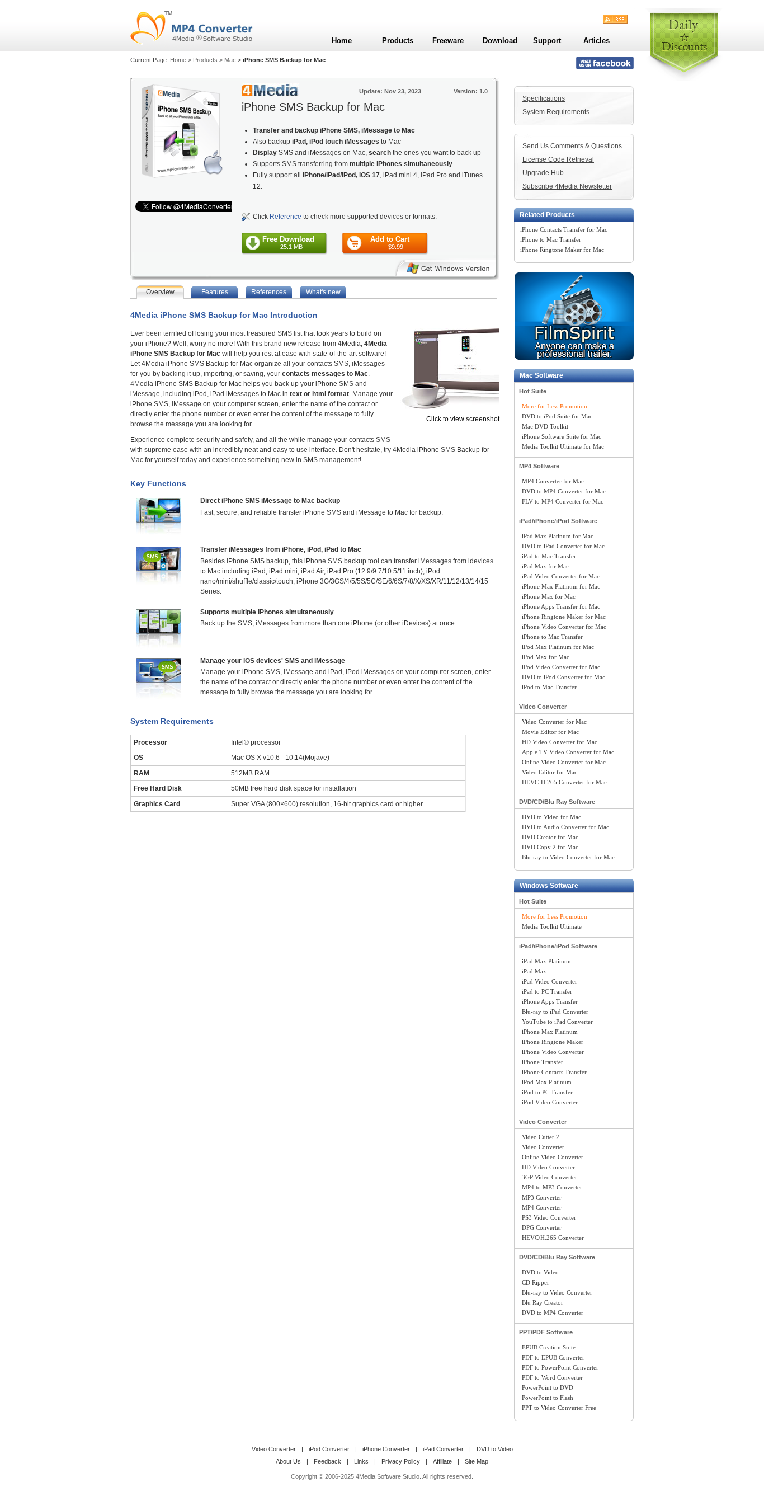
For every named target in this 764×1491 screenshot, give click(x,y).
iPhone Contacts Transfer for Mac (563, 229)
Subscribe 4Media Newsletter (567, 186)
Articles (596, 40)
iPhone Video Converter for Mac (564, 626)
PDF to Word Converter (552, 1377)
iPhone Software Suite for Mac (561, 436)
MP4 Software (539, 466)
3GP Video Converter (549, 1177)
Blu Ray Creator (542, 1302)
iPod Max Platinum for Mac (558, 646)
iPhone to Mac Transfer (550, 239)
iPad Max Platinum (546, 961)
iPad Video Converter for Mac (561, 576)
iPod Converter (329, 1449)
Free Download (288, 242)
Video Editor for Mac (549, 772)
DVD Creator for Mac (550, 837)
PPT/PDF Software (546, 1332)
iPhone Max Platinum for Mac (561, 586)
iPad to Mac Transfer (549, 556)
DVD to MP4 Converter (552, 1312)
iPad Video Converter (549, 981)
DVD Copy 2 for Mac (550, 847)
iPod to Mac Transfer (549, 687)
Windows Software (549, 886)
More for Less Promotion (554, 406)
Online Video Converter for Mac (564, 762)
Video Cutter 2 (540, 1136)
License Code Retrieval (558, 159)
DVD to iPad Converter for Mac (563, 546)
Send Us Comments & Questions (572, 146)
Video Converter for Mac (554, 721)
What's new (323, 292)
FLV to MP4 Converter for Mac (562, 501)
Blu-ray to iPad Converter (555, 1011)
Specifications (543, 98)
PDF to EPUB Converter (553, 1357)
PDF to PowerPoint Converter (560, 1367)
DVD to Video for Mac (551, 816)
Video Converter (543, 706)
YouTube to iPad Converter (557, 1021)
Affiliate (442, 1461)
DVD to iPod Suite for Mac (557, 416)
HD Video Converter (548, 1167)
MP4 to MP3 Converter (552, 1187)
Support (547, 40)
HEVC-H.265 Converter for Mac (564, 782)
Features (214, 292)
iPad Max (534, 971)
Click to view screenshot (462, 419)
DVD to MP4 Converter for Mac (564, 491)
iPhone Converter (386, 1449)
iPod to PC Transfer (547, 1092)
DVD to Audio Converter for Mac (565, 827)
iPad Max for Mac (545, 566)
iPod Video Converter (550, 1102)
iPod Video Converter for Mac (561, 667)
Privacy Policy (400, 1461)
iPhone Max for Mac (549, 596)
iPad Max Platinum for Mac (557, 536)
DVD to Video (540, 1272)
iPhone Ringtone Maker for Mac (562, 249)
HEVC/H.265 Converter (553, 1237)
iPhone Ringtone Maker (552, 1041)
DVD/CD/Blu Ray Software (557, 801)
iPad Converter (443, 1449)
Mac (230, 60)
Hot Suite (532, 391)
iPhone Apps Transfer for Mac (561, 606)
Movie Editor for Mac (550, 731)
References (268, 292)
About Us (288, 1461)
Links (361, 1461)
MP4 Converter (542, 1207)
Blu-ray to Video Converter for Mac (568, 857)
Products (205, 60)
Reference (285, 216)
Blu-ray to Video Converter (557, 1292)
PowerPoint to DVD (547, 1387)
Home (178, 60)
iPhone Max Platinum (550, 1031)
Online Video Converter (552, 1157)
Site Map (476, 1461)
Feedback (327, 1461)
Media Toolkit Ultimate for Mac (563, 446)
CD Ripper (535, 1282)
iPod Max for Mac (545, 656)
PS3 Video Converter (549, 1217)
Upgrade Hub (543, 173)
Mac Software (541, 375)
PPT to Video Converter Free (559, 1407)
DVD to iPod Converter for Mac (563, 677)
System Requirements (555, 112)
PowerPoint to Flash (547, 1397)
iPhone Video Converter (553, 1051)
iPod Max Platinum (547, 1082)
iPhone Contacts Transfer (554, 1072)
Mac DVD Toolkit (545, 426)
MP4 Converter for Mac (553, 481)
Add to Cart (389, 242)
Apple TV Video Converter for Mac (568, 752)
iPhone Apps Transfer (550, 1001)
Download (500, 40)
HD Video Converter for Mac (559, 742)
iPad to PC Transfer (547, 991)
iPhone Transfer (542, 1062)
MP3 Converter (542, 1197)
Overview (160, 292)
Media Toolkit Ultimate (552, 926)
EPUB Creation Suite (549, 1347)
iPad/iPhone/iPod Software (558, 521)
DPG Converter (542, 1227)
